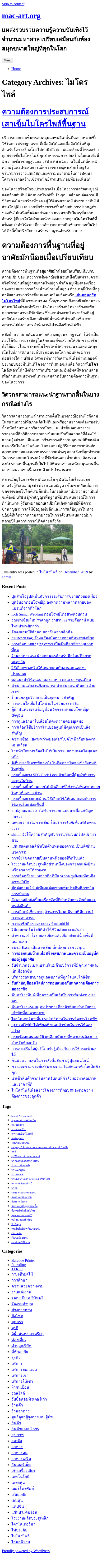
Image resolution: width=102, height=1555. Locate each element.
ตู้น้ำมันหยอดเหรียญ (28, 1334)
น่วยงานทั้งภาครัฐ (21, 1165)
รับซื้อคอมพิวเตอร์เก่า (29, 1399)
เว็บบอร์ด (16, 1233)
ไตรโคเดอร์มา (23, 1524)
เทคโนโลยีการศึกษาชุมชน (25, 1228)
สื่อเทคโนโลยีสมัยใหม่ (23, 1210)
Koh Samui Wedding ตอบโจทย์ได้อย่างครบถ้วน (49, 614)
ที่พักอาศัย (19, 1352)
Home (16, 69)
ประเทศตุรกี (18, 1170)
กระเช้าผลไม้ (22, 1274)
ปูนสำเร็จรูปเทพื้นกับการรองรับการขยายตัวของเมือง (54, 596)
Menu (7, 60)
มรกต (14, 1188)
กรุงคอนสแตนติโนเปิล (23, 1120)
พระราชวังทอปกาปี (21, 1183)
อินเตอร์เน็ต (21, 1465)
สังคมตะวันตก (19, 1201)
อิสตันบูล (16, 1224)
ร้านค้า (17, 1405)
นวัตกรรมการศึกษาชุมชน (25, 1161)
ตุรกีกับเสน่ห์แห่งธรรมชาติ (25, 1156)
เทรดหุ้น (18, 1482)
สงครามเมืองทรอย (21, 1197)
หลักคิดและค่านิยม (21, 1219)
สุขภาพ (17, 1435)
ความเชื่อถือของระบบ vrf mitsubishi (40, 924)
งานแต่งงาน (21, 1292)
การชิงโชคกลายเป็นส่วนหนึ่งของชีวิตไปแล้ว (47, 858)
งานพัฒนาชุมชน (20, 1143)
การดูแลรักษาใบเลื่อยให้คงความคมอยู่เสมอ (47, 721)
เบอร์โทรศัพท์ (22, 1488)
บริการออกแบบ (24, 1369)
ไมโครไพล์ (48, 572)
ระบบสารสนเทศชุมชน (23, 1192)
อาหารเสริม (21, 1459)
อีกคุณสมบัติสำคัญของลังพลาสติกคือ (42, 632)
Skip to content (13, 4)
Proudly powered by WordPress (26, 1551)
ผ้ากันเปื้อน (20, 1387)
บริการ (17, 1363)
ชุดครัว (17, 1322)
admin (6, 577)
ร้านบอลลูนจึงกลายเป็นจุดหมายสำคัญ (42, 698)
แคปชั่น (17, 1506)
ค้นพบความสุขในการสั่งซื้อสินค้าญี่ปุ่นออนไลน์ (50, 1060)
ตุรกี (13, 1152)
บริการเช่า (19, 1375)
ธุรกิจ (15, 1358)
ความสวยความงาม (27, 1286)
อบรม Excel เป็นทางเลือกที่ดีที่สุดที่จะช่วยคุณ (48, 947)
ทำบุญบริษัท (21, 1346)
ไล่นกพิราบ (20, 1542)
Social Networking (21, 1116)
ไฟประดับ (19, 1530)
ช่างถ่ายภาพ (21, 1310)
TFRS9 (17, 1269)
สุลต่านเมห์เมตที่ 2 (21, 1215)
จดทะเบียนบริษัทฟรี (27, 1298)
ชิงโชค (17, 1316)
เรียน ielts (18, 1494)
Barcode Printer (23, 1260)
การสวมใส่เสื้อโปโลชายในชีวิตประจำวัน (45, 703)
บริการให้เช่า (22, 1381)
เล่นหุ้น (17, 1500)
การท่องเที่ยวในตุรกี (22, 1134)
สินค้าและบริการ (25, 1429)
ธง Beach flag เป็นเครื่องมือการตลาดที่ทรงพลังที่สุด (52, 638)
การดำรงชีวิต (18, 1129)
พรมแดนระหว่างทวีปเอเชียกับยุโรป (30, 1179)
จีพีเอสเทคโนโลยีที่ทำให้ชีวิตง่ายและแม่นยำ (47, 930)
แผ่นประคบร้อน (24, 1512)
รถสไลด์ (18, 1393)
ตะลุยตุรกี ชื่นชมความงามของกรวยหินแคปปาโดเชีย (39, 1147)
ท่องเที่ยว (18, 1340)
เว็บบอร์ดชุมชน (19, 1238)
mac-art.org (21, 15)
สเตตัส (16, 1441)
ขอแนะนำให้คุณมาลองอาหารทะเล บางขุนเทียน (51, 680)
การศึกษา (19, 1280)
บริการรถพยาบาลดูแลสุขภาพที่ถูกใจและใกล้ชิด (50, 977)
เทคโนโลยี (20, 1477)
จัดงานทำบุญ (22, 1304)
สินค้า (16, 1423)
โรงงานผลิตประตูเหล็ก (30, 1518)
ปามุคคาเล (17, 1174)
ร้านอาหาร (20, 1411)
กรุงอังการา (17, 1124)
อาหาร (17, 1447)
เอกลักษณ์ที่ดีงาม (20, 1242)
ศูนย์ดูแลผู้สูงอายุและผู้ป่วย (32, 1417)
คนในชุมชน (17, 1138)
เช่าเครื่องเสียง (23, 1471)
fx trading (18, 1265)
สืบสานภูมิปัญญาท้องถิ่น (24, 1206)
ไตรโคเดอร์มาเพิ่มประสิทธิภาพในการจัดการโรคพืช (54, 1019)
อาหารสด (19, 1453)
